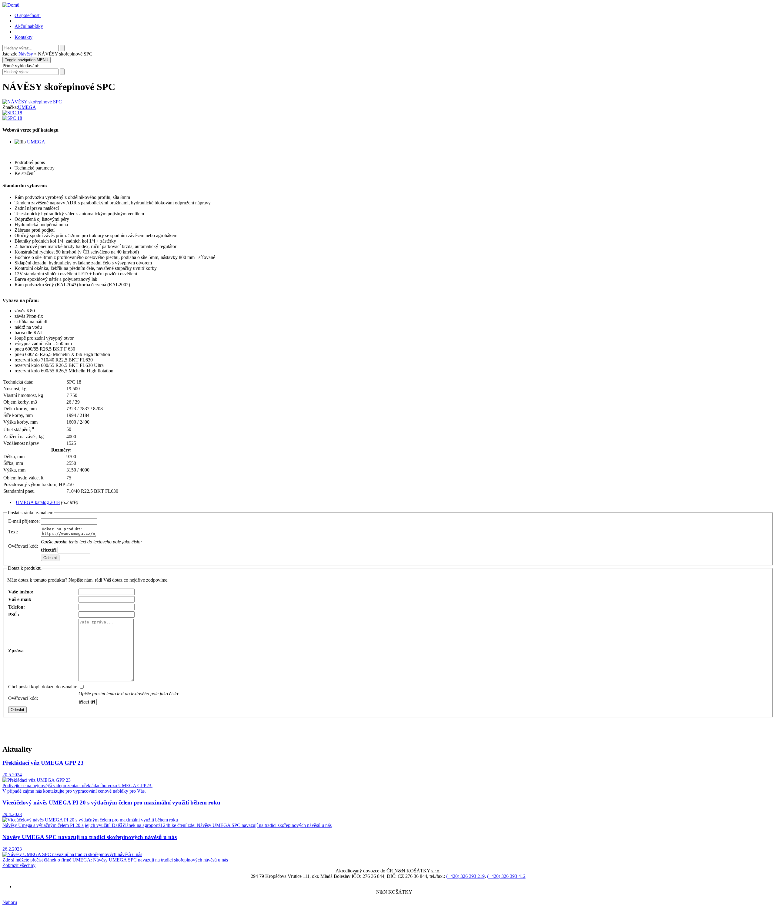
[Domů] (10, 5)
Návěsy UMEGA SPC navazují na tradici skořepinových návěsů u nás (89, 837)
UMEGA (27, 107)
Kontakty (23, 37)
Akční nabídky (29, 26)
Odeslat (50, 558)
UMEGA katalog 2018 (38, 502)
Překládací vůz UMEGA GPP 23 (43, 763)
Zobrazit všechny (18, 865)
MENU (26, 60)
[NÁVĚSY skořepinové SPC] (32, 101)
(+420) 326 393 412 (506, 876)
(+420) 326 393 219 (465, 876)
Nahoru (9, 902)
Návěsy (25, 53)
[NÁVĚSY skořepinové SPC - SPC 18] (12, 112)
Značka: (10, 107)
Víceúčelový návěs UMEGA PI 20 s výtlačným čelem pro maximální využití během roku (111, 802)
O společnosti (28, 15)
